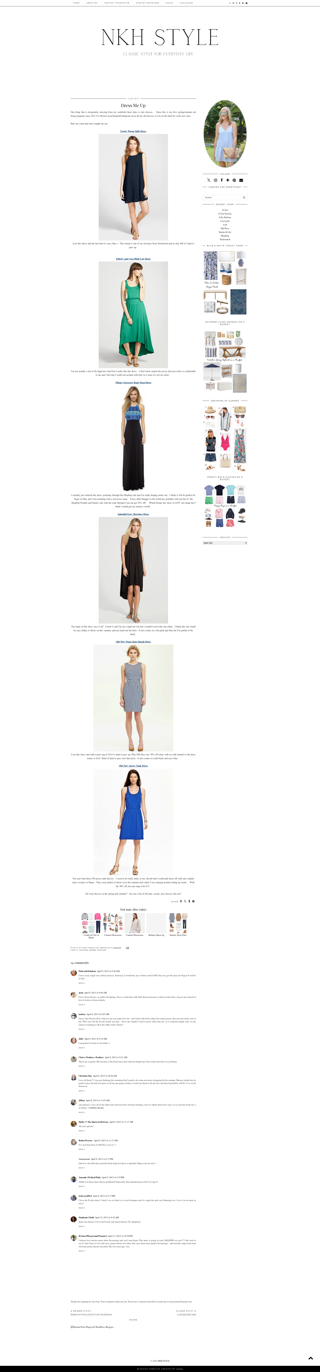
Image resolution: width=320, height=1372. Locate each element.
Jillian (82, 1100)
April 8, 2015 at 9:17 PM (104, 1195)
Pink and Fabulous (87, 971)
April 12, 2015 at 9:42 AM (107, 1217)
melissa (82, 1014)
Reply (82, 983)
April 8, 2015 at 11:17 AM (121, 1121)
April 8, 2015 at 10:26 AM (105, 1075)
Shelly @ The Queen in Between (93, 1121)
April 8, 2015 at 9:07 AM (98, 1014)
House (169, 3)
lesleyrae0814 (85, 1195)
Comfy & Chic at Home (91, 936)
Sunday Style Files (178, 934)
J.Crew (225, 209)
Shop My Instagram (147, 3)
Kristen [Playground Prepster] (93, 1235)
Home (76, 3)
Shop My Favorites (115, 3)
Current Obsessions (113, 934)
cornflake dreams (96, 1107)
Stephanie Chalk (86, 1217)
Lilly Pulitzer (225, 217)
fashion (83, 950)
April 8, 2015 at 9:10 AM (95, 1038)
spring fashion (97, 950)
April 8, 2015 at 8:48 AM (108, 971)
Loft (225, 224)
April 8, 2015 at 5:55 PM (113, 1177)
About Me (92, 3)
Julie (81, 1038)
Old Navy (225, 228)
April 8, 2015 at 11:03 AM (98, 1100)
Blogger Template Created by (160, 1369)
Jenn (81, 992)
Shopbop (225, 235)
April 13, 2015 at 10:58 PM (120, 1235)
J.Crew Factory (225, 213)
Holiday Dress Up (156, 934)
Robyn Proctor (86, 1140)
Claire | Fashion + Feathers (91, 1057)
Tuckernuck (225, 239)
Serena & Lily (225, 231)
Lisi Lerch (225, 220)
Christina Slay (85, 1075)
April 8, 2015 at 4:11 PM (102, 1158)
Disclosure (186, 3)
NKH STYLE (164, 1360)
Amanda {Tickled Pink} (90, 1177)
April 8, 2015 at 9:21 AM (116, 1057)
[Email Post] (127, 948)
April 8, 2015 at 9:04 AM (95, 992)
